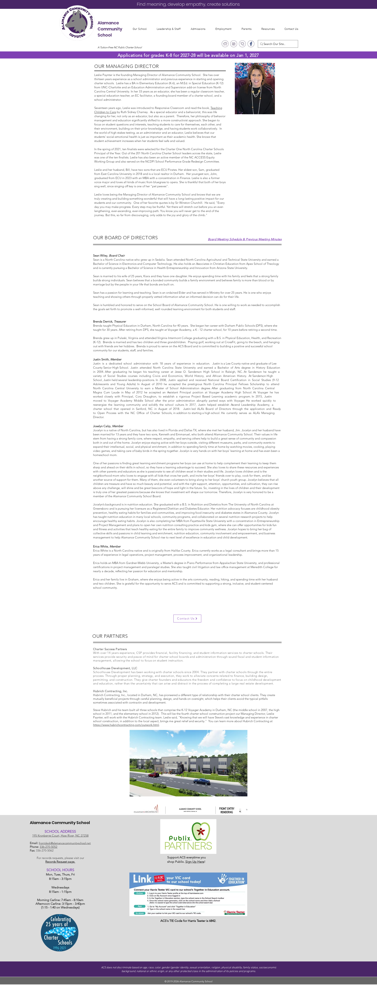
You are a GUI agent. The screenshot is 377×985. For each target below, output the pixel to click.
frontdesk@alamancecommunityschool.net (65, 843)
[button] (142, 29)
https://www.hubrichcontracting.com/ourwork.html (126, 725)
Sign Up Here (194, 861)
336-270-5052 (48, 847)
